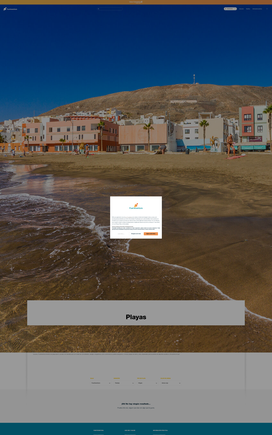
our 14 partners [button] (128, 217)
